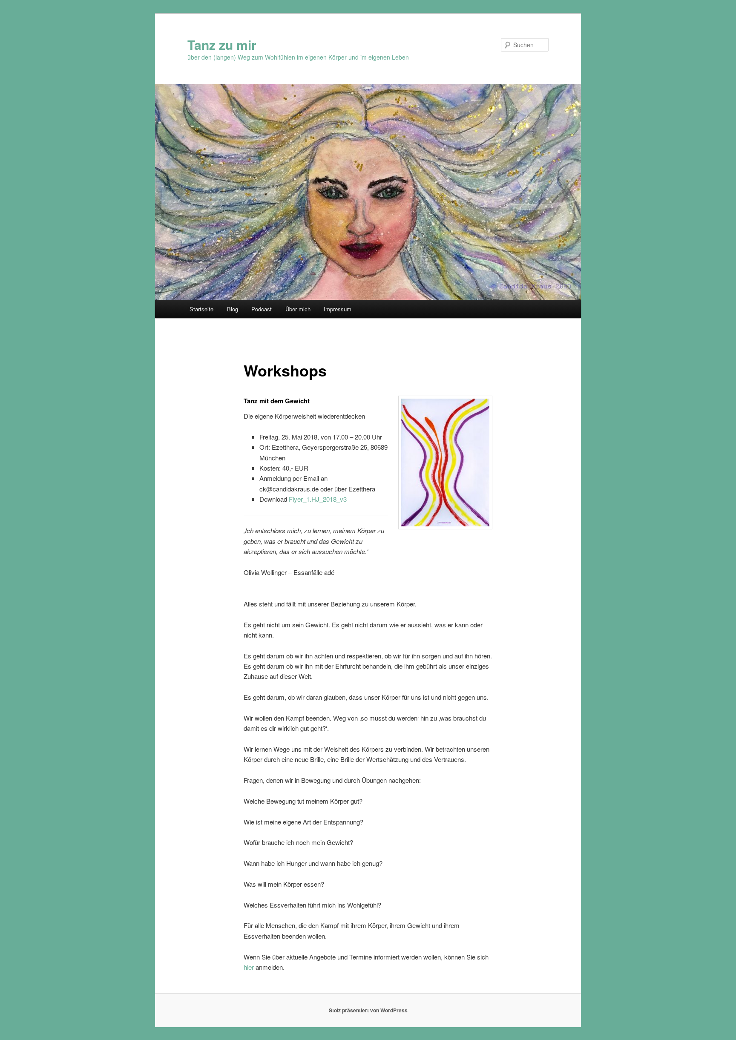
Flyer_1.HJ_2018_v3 (318, 498)
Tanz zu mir (221, 44)
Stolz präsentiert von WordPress (368, 1010)
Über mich (297, 309)
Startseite (201, 309)
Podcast (261, 309)
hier (249, 966)
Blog (232, 309)
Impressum (337, 309)
